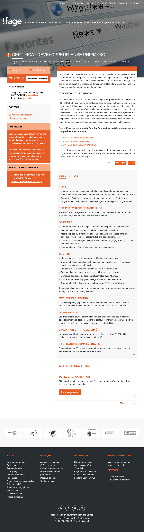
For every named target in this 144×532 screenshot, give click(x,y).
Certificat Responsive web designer (77, 137)
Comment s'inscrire (83, 462)
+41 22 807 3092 (19, 118)
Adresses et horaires (49, 462)
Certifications (55, 22)
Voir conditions (32, 95)
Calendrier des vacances (51, 468)
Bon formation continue (84, 478)
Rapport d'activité (14, 468)
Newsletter (108, 3)
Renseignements (37, 78)
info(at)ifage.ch (82, 521)
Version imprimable (129, 403)
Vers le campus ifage (117, 465)
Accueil (15, 61)
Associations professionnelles (20, 481)
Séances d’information (71, 3)
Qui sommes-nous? (16, 462)
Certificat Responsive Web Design (26, 181)
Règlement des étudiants (85, 471)
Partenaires (12, 478)
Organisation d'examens (119, 479)
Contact (122, 3)
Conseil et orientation (74, 22)
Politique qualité (14, 484)
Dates (131, 162)
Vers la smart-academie (119, 462)
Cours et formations (35, 22)
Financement (94, 22)
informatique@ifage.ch (22, 115)
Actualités (93, 3)
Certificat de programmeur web (75, 141)
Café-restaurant (47, 465)
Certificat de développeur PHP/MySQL (78, 145)
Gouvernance (13, 465)
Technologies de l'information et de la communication (47, 61)
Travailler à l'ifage (14, 493)
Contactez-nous (47, 481)
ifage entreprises (111, 22)
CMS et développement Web (88, 61)
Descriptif (120, 162)
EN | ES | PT (135, 3)
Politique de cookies (49, 478)
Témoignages (13, 471)
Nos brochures (13, 490)
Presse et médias (15, 497)
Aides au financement (84, 474)
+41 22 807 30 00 (64, 521)
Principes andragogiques (18, 487)
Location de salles (116, 476)
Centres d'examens (16, 474)
